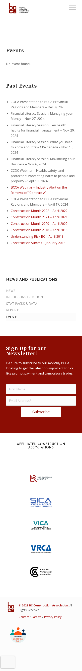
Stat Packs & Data (21, 303)
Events (12, 317)
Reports (13, 310)
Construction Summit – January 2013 (38, 243)
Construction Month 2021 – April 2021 (39, 217)
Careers (36, 617)
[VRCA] (41, 550)
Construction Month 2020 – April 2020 (39, 223)
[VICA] (41, 526)
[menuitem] (70, 8)
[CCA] (41, 573)
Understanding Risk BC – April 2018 (37, 236)
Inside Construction (24, 297)
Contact (24, 617)
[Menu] (70, 8)
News (10, 291)
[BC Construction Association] (34, 8)
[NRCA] (41, 480)
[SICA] (41, 503)
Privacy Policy (53, 617)
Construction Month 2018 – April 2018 (39, 230)
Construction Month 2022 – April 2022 (39, 211)
